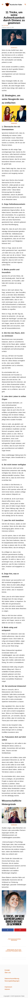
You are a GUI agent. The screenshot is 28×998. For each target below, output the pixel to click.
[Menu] (2, 4)
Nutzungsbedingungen (12, 981)
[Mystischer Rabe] (14, 4)
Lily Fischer (5, 25)
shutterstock (14, 47)
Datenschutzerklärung (12, 978)
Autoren (7, 989)
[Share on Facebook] (8, 929)
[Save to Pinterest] (20, 929)
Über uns (8, 972)
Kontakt (7, 970)
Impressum (8, 987)
